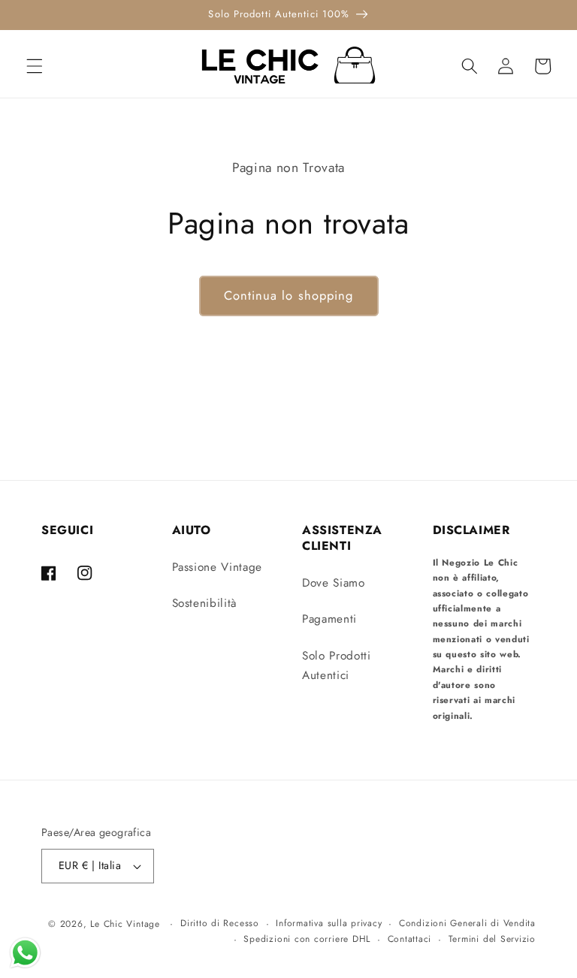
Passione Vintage (217, 567)
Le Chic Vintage (125, 924)
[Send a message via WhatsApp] (25, 952)
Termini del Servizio (492, 939)
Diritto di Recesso (219, 923)
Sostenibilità (204, 603)
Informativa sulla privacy (329, 923)
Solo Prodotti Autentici (336, 665)
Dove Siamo (333, 583)
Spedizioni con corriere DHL (306, 939)
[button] (35, 66)
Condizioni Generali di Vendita (467, 923)
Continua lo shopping (289, 295)
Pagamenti (329, 619)
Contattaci (410, 939)
